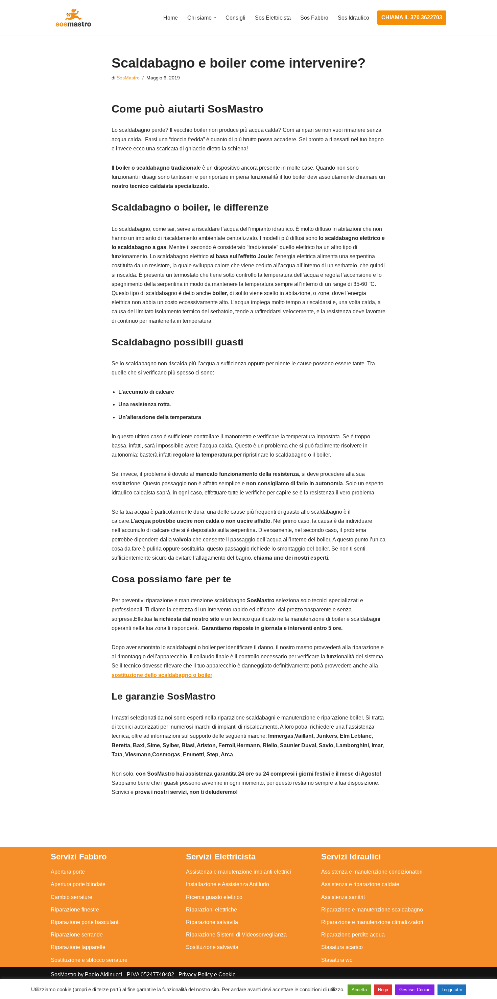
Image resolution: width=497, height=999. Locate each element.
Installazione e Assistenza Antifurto (227, 884)
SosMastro (128, 77)
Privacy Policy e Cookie (207, 974)
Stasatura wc (336, 960)
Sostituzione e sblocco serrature (89, 960)
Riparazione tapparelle (78, 947)
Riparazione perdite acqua (353, 934)
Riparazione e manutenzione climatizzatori (372, 922)
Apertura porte (68, 872)
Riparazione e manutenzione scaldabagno (372, 909)
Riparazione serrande (77, 934)
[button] (214, 17)
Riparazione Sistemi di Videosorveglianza (236, 934)
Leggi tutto (452, 989)
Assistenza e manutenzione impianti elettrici (238, 872)
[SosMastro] (73, 17)
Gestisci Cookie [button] (414, 989)
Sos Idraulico (353, 18)
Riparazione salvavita (212, 922)
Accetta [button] (359, 989)
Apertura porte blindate (78, 884)
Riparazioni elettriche (211, 909)
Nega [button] (383, 989)
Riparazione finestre (75, 909)
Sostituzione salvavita (212, 947)
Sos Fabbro (314, 18)
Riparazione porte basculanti (85, 922)
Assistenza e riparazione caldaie (360, 884)
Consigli (235, 18)
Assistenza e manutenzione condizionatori (372, 872)
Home (170, 18)
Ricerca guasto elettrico (214, 897)
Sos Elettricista (273, 18)
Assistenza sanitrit (343, 897)
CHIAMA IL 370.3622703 (411, 17)
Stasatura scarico (342, 947)
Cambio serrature (71, 897)
